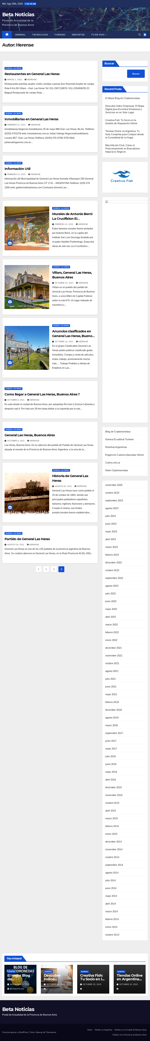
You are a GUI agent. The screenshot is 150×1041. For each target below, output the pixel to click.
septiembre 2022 (114, 578)
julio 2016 (110, 756)
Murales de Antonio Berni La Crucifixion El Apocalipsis (72, 218)
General (20, 34)
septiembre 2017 (114, 733)
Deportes (78, 34)
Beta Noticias (18, 14)
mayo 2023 (111, 531)
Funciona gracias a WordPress (15, 1032)
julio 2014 (110, 880)
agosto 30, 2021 (64, 486)
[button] (139, 34)
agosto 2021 (112, 671)
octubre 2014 (112, 857)
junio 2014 (111, 888)
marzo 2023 (111, 547)
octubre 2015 (112, 803)
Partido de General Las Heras (27, 539)
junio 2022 (111, 601)
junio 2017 (111, 741)
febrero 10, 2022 (16, 125)
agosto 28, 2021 (16, 545)
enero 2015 (111, 834)
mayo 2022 (111, 609)
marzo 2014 (111, 911)
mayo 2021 (111, 694)
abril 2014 (110, 903)
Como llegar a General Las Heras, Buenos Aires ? (42, 394)
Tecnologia (40, 34)
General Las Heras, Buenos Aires (30, 435)
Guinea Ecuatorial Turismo (119, 439)
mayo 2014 (111, 896)
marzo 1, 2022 (15, 80)
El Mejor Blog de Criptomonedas (122, 98)
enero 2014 (111, 927)
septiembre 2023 (114, 500)
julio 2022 (110, 593)
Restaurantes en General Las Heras (32, 74)
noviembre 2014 (114, 849)
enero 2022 (111, 640)
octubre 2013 (112, 934)
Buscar (109, 63)
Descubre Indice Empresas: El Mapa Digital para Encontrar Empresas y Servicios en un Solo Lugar (124, 109)
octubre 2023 (112, 493)
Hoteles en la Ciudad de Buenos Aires (131, 1030)
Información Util (17, 169)
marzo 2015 (111, 818)
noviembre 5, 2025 (20, 984)
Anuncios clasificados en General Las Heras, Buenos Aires (73, 336)
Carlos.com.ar (112, 462)
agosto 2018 (112, 717)
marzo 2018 (111, 725)
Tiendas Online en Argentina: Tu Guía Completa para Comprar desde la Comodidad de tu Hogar (124, 134)
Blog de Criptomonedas (118, 431)
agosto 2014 (112, 872)
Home (89, 1030)
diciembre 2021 (113, 648)
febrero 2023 (112, 555)
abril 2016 (110, 779)
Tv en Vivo (98, 34)
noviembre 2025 (114, 485)
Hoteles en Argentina (103, 1030)
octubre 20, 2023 (56, 984)
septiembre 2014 (114, 865)
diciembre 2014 (113, 841)
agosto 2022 (112, 586)
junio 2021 (111, 686)
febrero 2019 (112, 702)
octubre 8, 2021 (16, 400)
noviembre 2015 (114, 795)
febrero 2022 (112, 632)
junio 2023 (111, 524)
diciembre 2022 (113, 562)
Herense (32, 80)
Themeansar (51, 1032)
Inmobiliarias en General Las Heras (31, 119)
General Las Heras (13, 68)
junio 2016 (111, 764)
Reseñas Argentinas (116, 447)
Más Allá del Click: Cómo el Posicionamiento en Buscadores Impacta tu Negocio (122, 148)
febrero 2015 (112, 826)
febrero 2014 (112, 919)
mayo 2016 (111, 772)
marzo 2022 (111, 624)
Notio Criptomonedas (116, 470)
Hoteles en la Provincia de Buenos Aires (129, 1035)
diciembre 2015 (113, 787)
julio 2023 (110, 516)
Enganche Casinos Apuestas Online (124, 455)
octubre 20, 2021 (64, 283)
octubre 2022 (112, 570)
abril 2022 (110, 617)
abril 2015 (110, 810)
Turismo (59, 34)
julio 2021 (110, 679)
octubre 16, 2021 (64, 342)
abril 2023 (110, 539)
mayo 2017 (111, 748)
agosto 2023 (112, 508)
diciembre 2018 (113, 710)
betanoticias (17, 989)
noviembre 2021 (114, 655)
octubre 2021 (112, 663)
